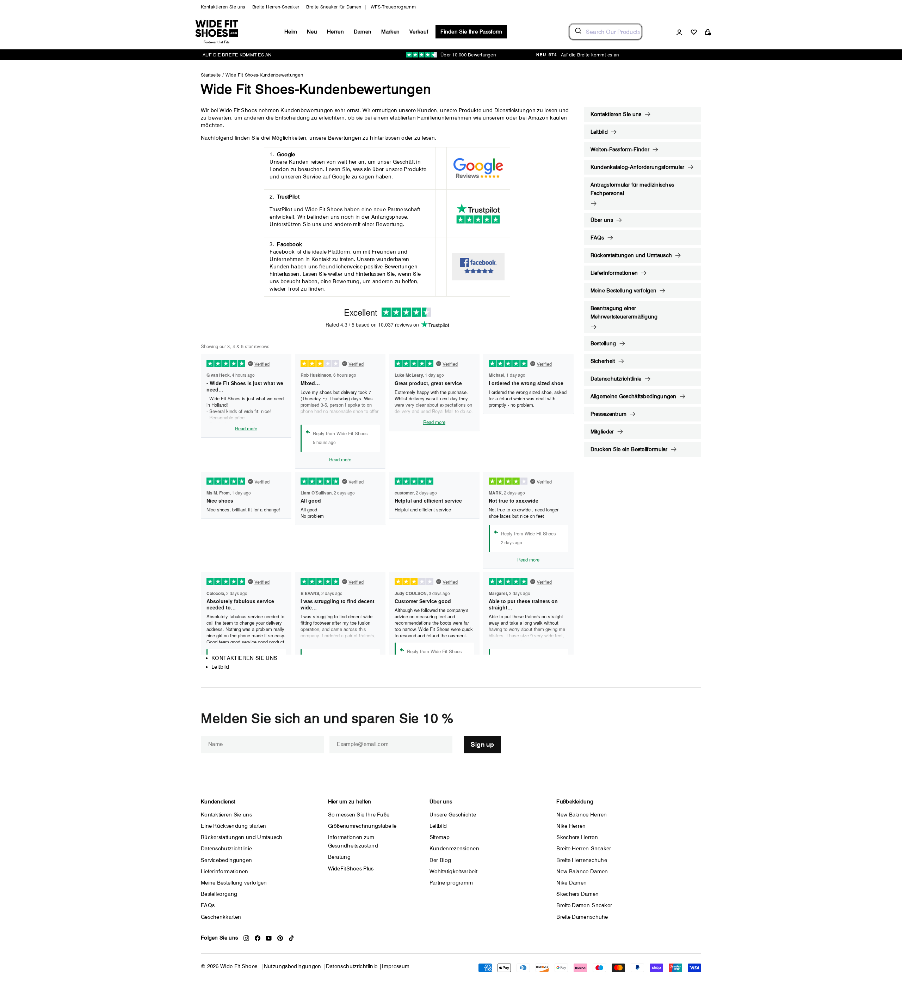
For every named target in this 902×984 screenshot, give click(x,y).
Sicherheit (603, 361)
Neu (312, 32)
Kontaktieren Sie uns (223, 7)
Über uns (602, 220)
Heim (290, 32)
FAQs (597, 238)
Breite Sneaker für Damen (333, 7)
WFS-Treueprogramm (393, 7)
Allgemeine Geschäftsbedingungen (633, 396)
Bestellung (603, 343)
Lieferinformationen (614, 273)
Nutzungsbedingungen (292, 966)
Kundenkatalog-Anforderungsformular (638, 167)
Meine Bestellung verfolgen (624, 290)
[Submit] (577, 32)
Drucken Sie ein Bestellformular (629, 449)
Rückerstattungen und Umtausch (631, 255)
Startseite (211, 75)
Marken (390, 32)
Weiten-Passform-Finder (620, 149)
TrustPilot (288, 197)
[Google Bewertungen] (478, 168)
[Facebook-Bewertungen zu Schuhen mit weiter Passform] (478, 266)
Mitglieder (602, 432)
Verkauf (418, 32)
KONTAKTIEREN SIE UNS (244, 658)
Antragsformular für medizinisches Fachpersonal (632, 189)
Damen (363, 32)
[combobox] (605, 32)
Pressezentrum (609, 414)
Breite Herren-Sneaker (275, 7)
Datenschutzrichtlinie (616, 379)
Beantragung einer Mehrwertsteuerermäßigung (624, 312)
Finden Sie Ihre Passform (471, 32)
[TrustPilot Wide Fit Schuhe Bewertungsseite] (478, 213)
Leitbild (220, 667)
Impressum (395, 966)
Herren (335, 32)
